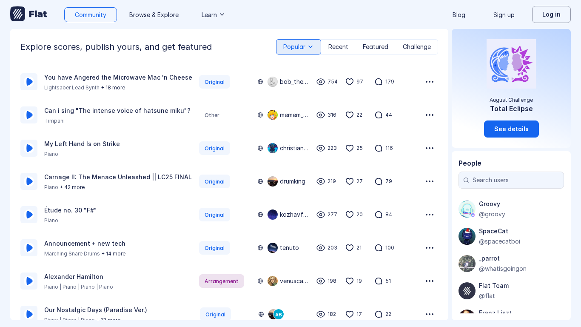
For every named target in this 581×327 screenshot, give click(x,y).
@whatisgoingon (503, 268)
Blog (459, 14)
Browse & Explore (154, 14)
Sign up (504, 14)
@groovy (492, 214)
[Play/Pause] (28, 81)
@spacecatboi (499, 241)
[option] (229, 81)
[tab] (298, 46)
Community (90, 14)
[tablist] (357, 46)
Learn (209, 14)
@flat (487, 295)
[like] (350, 82)
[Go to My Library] (28, 14)
